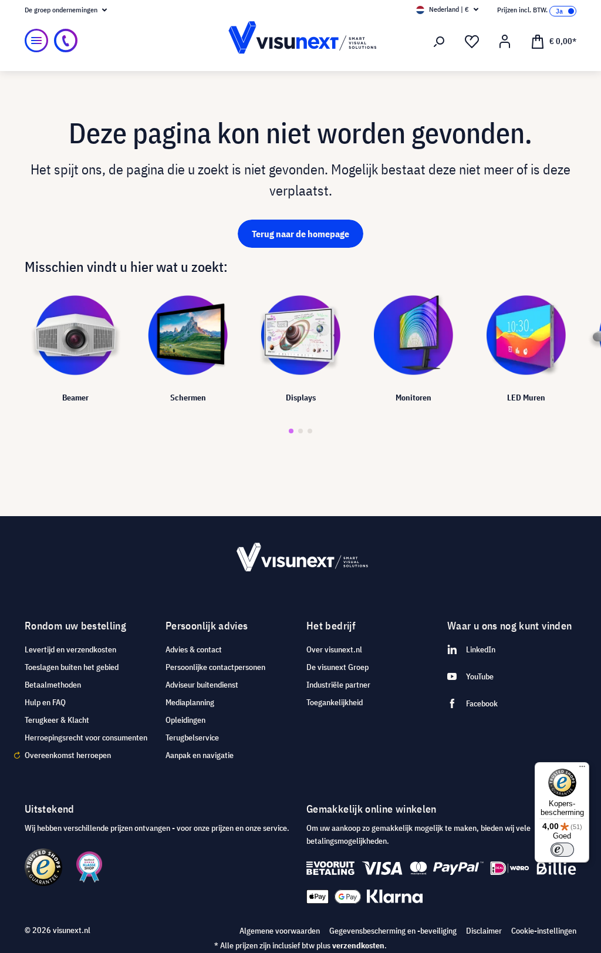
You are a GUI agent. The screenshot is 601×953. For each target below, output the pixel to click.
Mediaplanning (190, 702)
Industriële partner (338, 684)
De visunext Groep (337, 667)
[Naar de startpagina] (300, 41)
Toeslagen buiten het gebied (72, 667)
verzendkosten (358, 945)
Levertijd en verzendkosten (70, 649)
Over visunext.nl (334, 649)
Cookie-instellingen (543, 930)
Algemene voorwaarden (279, 930)
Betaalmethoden (53, 684)
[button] (291, 431)
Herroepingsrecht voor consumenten (86, 737)
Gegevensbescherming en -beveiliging (393, 930)
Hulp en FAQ (45, 702)
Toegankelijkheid (334, 702)
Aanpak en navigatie (200, 755)
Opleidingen (185, 720)
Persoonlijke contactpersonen (215, 667)
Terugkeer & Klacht (57, 720)
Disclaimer (484, 930)
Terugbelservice (192, 737)
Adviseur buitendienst (202, 684)
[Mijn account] (505, 42)
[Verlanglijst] (472, 42)
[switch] (562, 850)
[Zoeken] (439, 42)
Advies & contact (194, 649)
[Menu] (36, 40)
